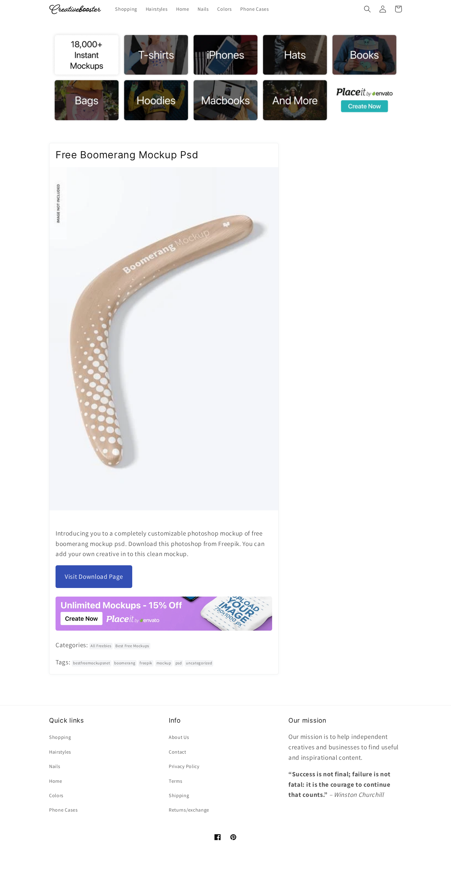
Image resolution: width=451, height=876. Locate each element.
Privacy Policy (184, 766)
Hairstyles (60, 752)
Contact (177, 752)
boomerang (124, 663)
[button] (367, 9)
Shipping (179, 795)
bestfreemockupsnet (91, 663)
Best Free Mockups (132, 645)
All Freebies (101, 645)
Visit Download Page (94, 576)
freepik (146, 663)
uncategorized (199, 663)
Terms (175, 781)
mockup (163, 663)
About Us (179, 737)
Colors (56, 795)
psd (178, 663)
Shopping (60, 737)
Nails (54, 766)
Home (55, 781)
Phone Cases (63, 810)
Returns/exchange (189, 810)
